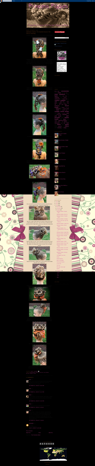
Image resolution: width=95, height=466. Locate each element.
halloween (46, 372)
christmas (57, 97)
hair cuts (67, 107)
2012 (57, 201)
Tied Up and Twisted (60, 261)
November (59, 208)
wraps (65, 127)
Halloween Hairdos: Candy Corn (63, 223)
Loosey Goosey (61, 191)
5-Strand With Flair (61, 166)
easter (60, 103)
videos (67, 126)
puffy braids (58, 116)
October (58, 209)
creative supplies (39, 372)
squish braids (57, 121)
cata (30, 379)
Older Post (51, 432)
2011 (57, 203)
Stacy (30, 403)
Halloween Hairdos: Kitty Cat (62, 214)
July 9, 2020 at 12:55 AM (35, 428)
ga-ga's (63, 107)
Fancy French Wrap (61, 178)
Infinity (58, 256)
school (56, 120)
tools (68, 123)
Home (40, 432)
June (58, 275)
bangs (59, 92)
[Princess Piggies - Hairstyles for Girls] (55, 44)
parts (68, 113)
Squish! (58, 268)
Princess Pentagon (61, 153)
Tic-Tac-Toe (59, 263)
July (58, 274)
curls (56, 101)
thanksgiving (57, 123)
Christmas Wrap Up (61, 172)
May (58, 277)
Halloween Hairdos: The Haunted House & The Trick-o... (62, 229)
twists (59, 124)
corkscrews (57, 98)
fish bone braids (63, 104)
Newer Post (28, 432)
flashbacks (57, 105)
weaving (59, 127)
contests (65, 97)
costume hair (64, 98)
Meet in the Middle (60, 260)
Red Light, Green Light (61, 266)
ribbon (31, 373)
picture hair (59, 114)
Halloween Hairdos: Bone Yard (62, 243)
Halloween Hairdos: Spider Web (62, 232)
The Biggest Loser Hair (61, 255)
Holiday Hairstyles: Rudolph (63, 140)
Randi (30, 394)
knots (57, 109)
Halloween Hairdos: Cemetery (62, 218)
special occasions (62, 120)
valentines (60, 126)
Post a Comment (29, 430)
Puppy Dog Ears (60, 258)
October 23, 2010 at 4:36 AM (36, 407)
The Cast (58, 265)
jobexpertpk (31, 423)
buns (56, 96)
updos (34, 373)
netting (27, 373)
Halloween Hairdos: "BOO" (62, 241)
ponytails (65, 114)
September (59, 270)
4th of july (57, 91)
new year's (63, 113)
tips (64, 123)
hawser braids (66, 108)
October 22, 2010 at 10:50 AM (36, 385)
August (58, 272)
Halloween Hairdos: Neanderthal (63, 233)
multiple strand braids (62, 111)
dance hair (62, 101)
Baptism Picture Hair (62, 159)
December (59, 206)
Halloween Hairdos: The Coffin (62, 247)
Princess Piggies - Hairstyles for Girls (60, 43)
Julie (30, 388)
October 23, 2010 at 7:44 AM (36, 420)
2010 (57, 205)
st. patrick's (64, 121)
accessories (32, 372)
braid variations (60, 94)
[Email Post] (38, 371)
